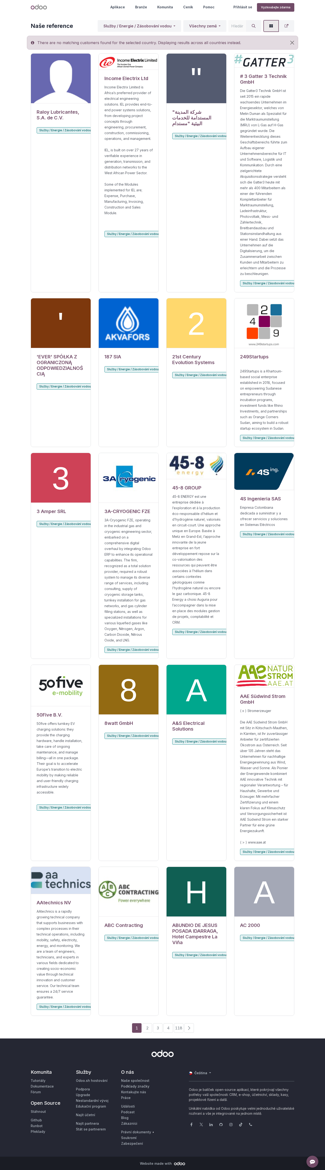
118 (178, 1028)
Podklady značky (135, 1086)
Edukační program (91, 1106)
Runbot (37, 1126)
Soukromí (129, 1138)
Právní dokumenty (136, 1132)
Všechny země (203, 26)
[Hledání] (253, 26)
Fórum (36, 1092)
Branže (141, 7)
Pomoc (209, 7)
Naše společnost (135, 1080)
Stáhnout (38, 1111)
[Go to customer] (61, 78)
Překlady (38, 1131)
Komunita (165, 7)
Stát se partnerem (91, 1129)
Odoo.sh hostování (92, 1080)
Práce (126, 1098)
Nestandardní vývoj (92, 1101)
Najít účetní (85, 1115)
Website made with (156, 1163)
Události (128, 1106)
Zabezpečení (132, 1143)
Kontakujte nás (133, 1092)
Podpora (83, 1089)
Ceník (188, 7)
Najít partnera (87, 1123)
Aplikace (117, 7)
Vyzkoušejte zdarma (275, 7)
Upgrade (83, 1095)
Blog (124, 1118)
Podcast (128, 1112)
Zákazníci (129, 1123)
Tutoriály (38, 1080)
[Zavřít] (292, 42)
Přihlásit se (242, 7)
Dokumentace (42, 1086)
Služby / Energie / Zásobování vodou (137, 26)
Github (36, 1120)
